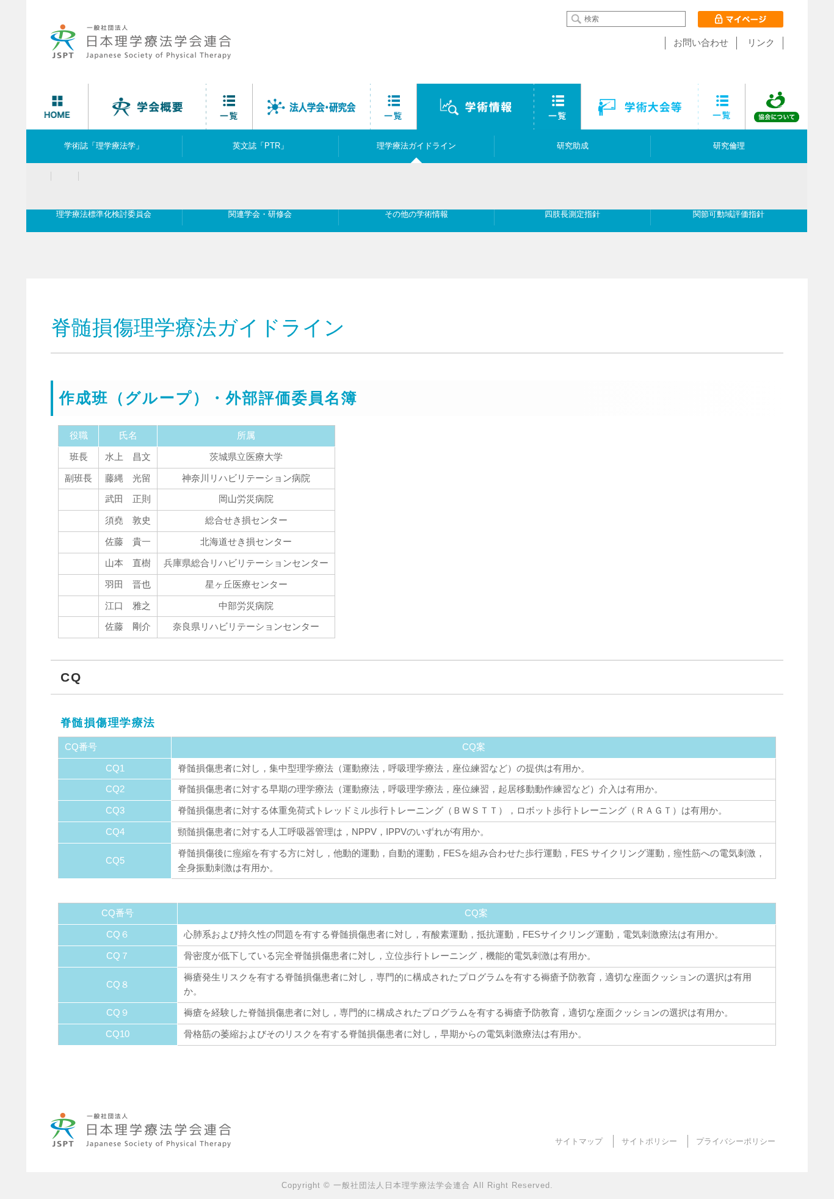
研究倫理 (729, 146)
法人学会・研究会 (312, 106)
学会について (147, 106)
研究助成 (573, 146)
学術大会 (640, 106)
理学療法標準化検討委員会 (103, 214)
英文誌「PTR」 (260, 146)
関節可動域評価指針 (728, 214)
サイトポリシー (649, 1141)
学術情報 (476, 106)
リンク (761, 43)
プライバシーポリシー (735, 1141)
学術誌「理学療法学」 (103, 146)
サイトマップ (579, 1141)
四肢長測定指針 (572, 214)
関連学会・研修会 (260, 214)
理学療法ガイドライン (416, 146)
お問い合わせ (700, 43)
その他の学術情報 (416, 214)
